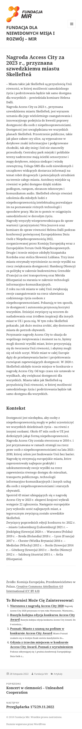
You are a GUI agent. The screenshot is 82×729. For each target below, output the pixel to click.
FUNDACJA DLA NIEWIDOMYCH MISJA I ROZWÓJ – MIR (30, 33)
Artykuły (58, 673)
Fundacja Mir (41, 673)
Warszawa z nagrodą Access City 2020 (37, 606)
